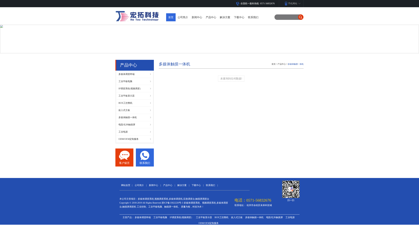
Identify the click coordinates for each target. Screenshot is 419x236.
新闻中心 (153, 185)
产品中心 (282, 64)
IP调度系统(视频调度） (181, 217)
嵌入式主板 (237, 217)
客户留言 (124, 163)
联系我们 (145, 163)
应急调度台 (189, 199)
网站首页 (125, 185)
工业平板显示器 (204, 217)
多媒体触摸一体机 (296, 64)
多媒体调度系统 (146, 199)
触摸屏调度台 (202, 199)
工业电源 (290, 217)
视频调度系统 (161, 199)
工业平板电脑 (160, 217)
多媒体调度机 (176, 199)
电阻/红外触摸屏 (274, 217)
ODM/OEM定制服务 (209, 223)
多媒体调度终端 (143, 217)
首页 (170, 17)
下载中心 (196, 185)
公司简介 (139, 185)
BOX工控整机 (221, 217)
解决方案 (182, 185)
